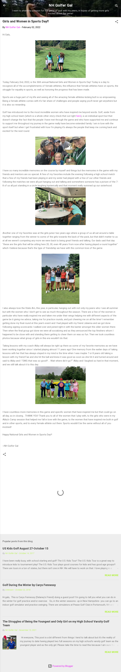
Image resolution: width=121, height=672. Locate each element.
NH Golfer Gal (60, 5)
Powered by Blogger (62, 666)
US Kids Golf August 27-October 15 (25, 548)
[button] (116, 22)
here (78, 116)
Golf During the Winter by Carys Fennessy (29, 585)
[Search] (116, 6)
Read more (111, 575)
